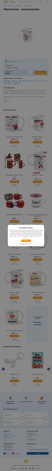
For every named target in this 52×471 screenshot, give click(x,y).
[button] (26, 244)
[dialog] (26, 235)
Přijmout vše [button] (26, 240)
